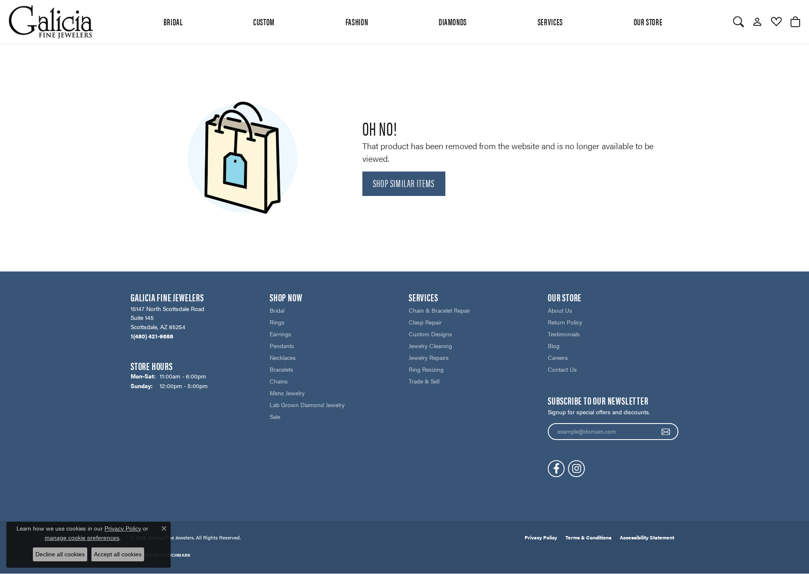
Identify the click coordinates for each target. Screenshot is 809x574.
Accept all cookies (118, 554)
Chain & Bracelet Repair (439, 310)
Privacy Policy (541, 537)
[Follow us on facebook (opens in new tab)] (556, 468)
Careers (558, 357)
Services (550, 21)
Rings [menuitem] (277, 322)
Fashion (357, 21)
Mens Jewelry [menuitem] (287, 393)
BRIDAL (173, 21)
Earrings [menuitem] (280, 334)
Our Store (648, 21)
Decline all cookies (60, 554)
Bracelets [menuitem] (281, 369)
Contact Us (562, 369)
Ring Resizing (426, 369)
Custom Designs (430, 334)
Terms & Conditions (588, 537)
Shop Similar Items (404, 183)
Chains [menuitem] (279, 381)
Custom (264, 21)
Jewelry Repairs (429, 357)
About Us (560, 310)
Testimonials (564, 334)
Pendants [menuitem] (282, 345)
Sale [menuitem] (275, 416)
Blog (554, 345)
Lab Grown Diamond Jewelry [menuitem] (307, 404)
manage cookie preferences (82, 537)
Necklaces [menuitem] (283, 357)
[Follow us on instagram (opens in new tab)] (576, 468)
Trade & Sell (424, 381)
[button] (738, 21)
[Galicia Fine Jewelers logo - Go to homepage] (50, 22)
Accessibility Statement (647, 537)
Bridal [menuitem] (277, 310)
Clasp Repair (425, 322)
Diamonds (453, 21)
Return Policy (565, 322)
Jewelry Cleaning (430, 345)
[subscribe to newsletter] (666, 431)
